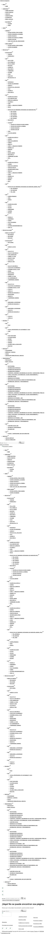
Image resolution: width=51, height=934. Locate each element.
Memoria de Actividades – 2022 (15, 398)
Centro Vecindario (12, 47)
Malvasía (10, 65)
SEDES (4, 28)
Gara (9, 103)
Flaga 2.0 (10, 316)
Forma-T (10, 142)
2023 (6, 95)
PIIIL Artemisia (14, 188)
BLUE (9, 325)
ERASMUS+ (5, 320)
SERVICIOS (5, 436)
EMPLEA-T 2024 (11, 261)
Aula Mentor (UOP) (12, 98)
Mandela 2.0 (11, 147)
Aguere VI (10, 90)
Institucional (11, 366)
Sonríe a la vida (12, 276)
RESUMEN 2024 (11, 429)
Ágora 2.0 (10, 217)
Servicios (35, 917)
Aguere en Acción (12, 204)
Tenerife (7, 30)
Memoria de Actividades (14, 378)
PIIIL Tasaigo (14, 118)
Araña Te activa (12, 246)
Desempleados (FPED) (13, 169)
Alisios (9, 205)
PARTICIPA (5, 348)
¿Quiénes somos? (23, 916)
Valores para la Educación (14, 344)
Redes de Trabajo (9, 232)
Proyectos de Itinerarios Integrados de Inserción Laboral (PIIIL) (24, 186)
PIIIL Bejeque (14, 190)
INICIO (4, 4)
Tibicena (10, 54)
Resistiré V (10, 69)
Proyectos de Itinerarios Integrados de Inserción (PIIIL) (22, 109)
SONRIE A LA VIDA (12, 256)
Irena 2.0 (10, 144)
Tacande (10, 72)
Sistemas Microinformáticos (15, 225)
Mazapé (10, 212)
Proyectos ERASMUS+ (38, 926)
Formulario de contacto (7, 925)
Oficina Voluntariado (13, 83)
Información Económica (14, 371)
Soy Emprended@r (12, 278)
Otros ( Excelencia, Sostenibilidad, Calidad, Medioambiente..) (23, 374)
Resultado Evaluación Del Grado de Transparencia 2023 (22, 419)
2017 (6, 215)
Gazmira (10, 211)
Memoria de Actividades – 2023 (15, 417)
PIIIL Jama (13, 191)
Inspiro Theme (34, 931)
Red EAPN (10, 238)
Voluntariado (8, 350)
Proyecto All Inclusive (14, 87)
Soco (9, 74)
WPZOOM (41, 931)
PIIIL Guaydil (14, 113)
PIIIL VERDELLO (11, 62)
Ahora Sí (10, 85)
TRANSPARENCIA (6, 358)
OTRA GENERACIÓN (12, 254)
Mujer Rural (11, 272)
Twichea (10, 342)
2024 (6, 80)
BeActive (10, 346)
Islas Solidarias (12, 222)
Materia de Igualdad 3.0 (13, 304)
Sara (9, 331)
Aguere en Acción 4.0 (13, 137)
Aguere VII (10, 67)
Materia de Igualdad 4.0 (13, 292)
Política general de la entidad (25, 925)
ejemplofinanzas (12, 196)
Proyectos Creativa (37, 920)
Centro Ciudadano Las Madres (15, 34)
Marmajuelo (11, 56)
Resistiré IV (11, 92)
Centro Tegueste (12, 35)
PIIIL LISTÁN (10, 60)
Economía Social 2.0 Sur (14, 269)
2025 (6, 58)
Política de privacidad (7, 931)
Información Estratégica (14, 367)
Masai (9, 107)
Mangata (10, 149)
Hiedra (9, 271)
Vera (9, 131)
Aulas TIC (10, 310)
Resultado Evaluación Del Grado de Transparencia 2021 (22, 379)
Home (6, 6)
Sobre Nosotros (9, 10)
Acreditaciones (9, 15)
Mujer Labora (11, 152)
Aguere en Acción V (13, 96)
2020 (6, 184)
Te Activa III (11, 259)
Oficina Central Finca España (15, 32)
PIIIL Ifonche (14, 114)
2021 (6, 160)
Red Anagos (11, 234)
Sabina (9, 224)
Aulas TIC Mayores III (13, 253)
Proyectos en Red (37, 923)
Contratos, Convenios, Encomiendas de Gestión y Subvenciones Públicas (26, 392)
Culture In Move (12, 337)
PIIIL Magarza (14, 116)
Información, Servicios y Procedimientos (18, 381)
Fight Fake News (12, 335)
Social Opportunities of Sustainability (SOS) (19, 329)
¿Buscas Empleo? (9, 438)
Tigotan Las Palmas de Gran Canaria (20, 124)
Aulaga (10, 207)
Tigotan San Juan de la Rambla (18, 126)
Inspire (9, 339)
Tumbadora (10, 70)
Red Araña (10, 236)
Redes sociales (9, 19)
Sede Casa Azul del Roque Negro (16, 41)
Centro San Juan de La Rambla (15, 37)
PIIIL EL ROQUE (11, 63)
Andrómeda (11, 218)
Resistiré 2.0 (11, 154)
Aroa (9, 198)
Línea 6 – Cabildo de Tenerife (15, 105)
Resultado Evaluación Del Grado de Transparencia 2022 (22, 399)
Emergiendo (11, 209)
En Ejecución (8, 52)
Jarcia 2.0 (10, 318)
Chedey (10, 220)
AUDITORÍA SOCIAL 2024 (13, 425)
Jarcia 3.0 (10, 291)
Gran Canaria (8, 43)
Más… (9, 158)
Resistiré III (11, 120)
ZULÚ (9, 88)
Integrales (11, 82)
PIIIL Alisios (13, 111)
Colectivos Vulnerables (14, 267)
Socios (7, 353)
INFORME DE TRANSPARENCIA (14, 427)
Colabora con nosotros (24, 922)
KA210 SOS (10, 75)
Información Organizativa (14, 369)
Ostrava (10, 340)
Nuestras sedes (22, 919)
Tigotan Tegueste (15, 127)
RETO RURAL (11, 242)
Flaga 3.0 (10, 289)
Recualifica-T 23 (12, 77)
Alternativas (8, 17)
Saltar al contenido (4, 444)
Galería (10, 23)
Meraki (9, 179)
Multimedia (8, 21)
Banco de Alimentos (13, 100)
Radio (9, 25)
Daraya (9, 199)
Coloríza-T (10, 101)
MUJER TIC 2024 (11, 258)
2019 (6, 194)
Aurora (10, 139)
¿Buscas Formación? (10, 439)
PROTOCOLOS (8, 360)
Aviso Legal (21, 928)
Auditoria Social (12, 376)
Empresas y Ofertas (10, 352)
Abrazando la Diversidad (14, 302)
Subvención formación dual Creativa (14, 355)
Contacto (7, 14)
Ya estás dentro (12, 133)
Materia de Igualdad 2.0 (13, 311)
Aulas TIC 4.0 (11, 284)
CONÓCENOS (5, 8)
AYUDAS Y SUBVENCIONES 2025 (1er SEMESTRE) (18, 433)
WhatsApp (4, 922)
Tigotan (10, 122)
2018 (6, 202)
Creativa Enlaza (12, 167)
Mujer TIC (10, 296)
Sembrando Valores (13, 156)
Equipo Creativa (9, 12)
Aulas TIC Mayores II (13, 266)
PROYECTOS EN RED (7, 230)
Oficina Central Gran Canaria (15, 45)
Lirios (9, 174)
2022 (6, 135)
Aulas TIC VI (11, 251)
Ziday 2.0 (10, 227)
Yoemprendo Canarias (13, 279)
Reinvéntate (11, 274)
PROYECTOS (5, 49)
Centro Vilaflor (12, 39)
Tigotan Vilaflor (15, 129)
